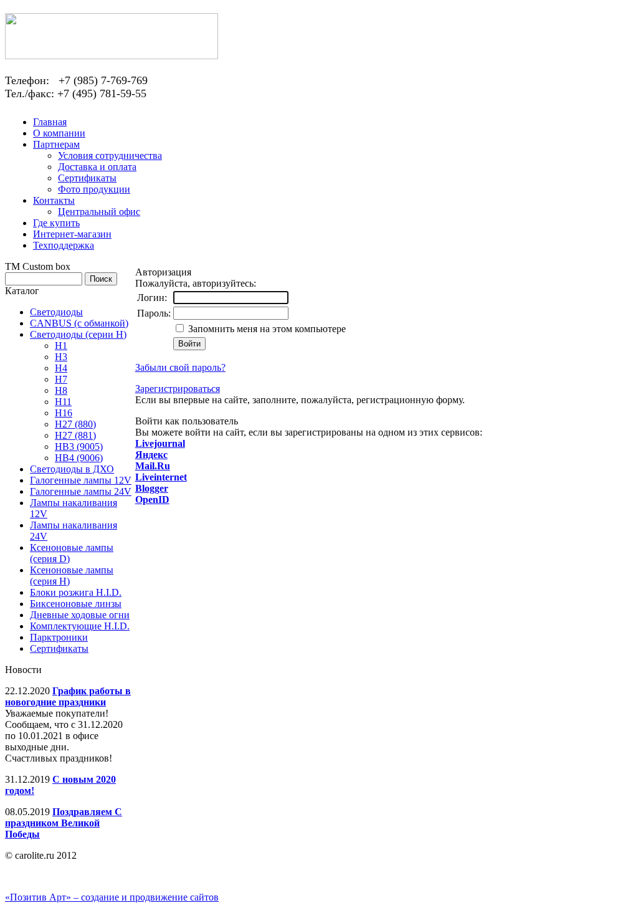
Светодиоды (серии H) (78, 334)
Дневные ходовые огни (80, 614)
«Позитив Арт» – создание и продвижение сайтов (112, 897)
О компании (59, 133)
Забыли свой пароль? (180, 367)
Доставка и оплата (97, 166)
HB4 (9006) (79, 457)
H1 (61, 345)
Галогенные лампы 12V (80, 480)
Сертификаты (87, 178)
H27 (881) (75, 435)
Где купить (56, 222)
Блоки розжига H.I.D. (75, 592)
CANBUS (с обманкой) (79, 323)
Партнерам (56, 144)
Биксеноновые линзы (75, 603)
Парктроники (59, 637)
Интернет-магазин (72, 234)
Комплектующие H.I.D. (80, 626)
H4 (61, 368)
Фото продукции (94, 189)
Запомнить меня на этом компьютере (266, 328)
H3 (61, 356)
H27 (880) (75, 424)
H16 (63, 413)
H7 (61, 379)
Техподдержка (63, 245)
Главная (50, 122)
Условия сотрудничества (110, 155)
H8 (61, 390)
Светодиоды (56, 312)
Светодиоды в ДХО (72, 469)
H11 (63, 401)
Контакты (54, 200)
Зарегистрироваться (177, 388)
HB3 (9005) (79, 446)
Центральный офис (99, 211)
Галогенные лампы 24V (80, 491)
